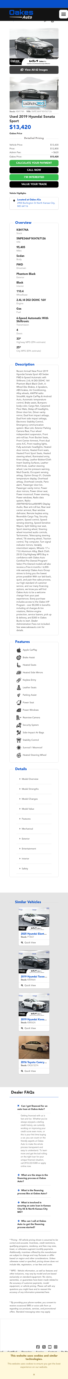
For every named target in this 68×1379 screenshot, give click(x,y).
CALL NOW (34, 170)
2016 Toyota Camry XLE (35, 1062)
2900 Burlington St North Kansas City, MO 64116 (36, 204)
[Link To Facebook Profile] (38, 1346)
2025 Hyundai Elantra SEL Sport (40, 934)
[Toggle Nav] (63, 14)
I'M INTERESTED (34, 177)
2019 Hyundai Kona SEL (35, 1019)
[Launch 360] (34, 103)
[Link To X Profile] (44, 1346)
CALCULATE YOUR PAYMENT (34, 163)
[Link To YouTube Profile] (50, 1346)
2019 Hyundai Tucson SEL (36, 977)
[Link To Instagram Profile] (55, 1346)
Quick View (30, 943)
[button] (34, 93)
